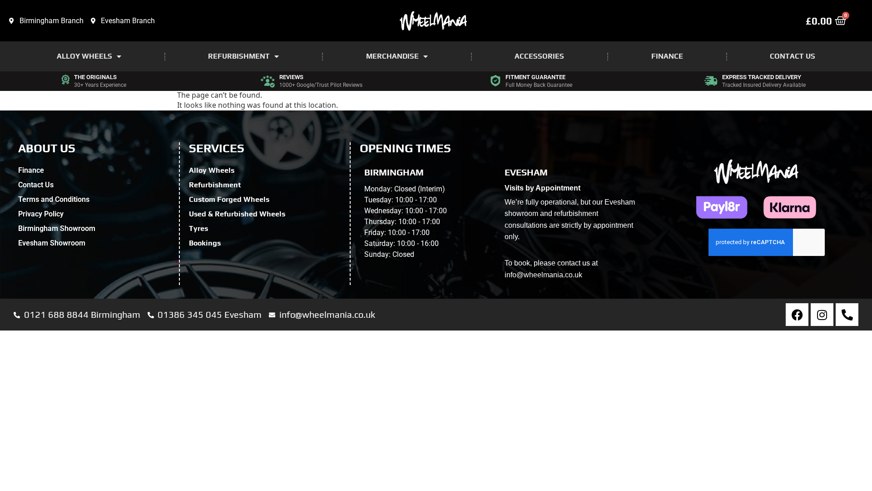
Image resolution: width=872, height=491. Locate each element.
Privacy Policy (41, 214)
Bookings (205, 243)
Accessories (539, 56)
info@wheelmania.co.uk (543, 275)
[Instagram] (822, 314)
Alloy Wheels (84, 56)
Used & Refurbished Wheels (237, 214)
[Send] (766, 263)
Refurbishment (239, 56)
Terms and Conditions (53, 199)
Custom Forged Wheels (229, 199)
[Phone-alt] (847, 314)
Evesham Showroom (51, 243)
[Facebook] (797, 314)
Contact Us (792, 56)
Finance (667, 56)
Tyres (198, 228)
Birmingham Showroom (56, 228)
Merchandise (392, 56)
